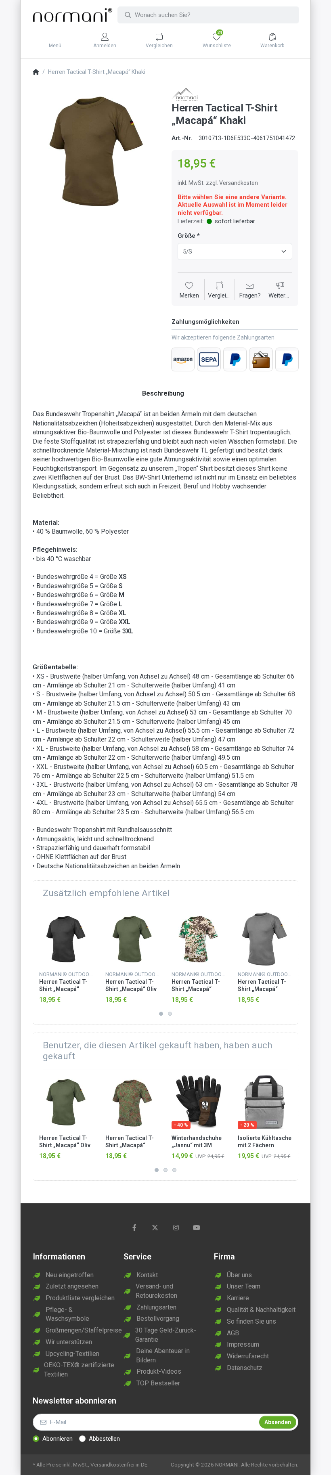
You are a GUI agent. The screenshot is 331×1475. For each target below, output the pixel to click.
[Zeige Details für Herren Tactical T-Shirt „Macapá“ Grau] (264, 939)
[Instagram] (176, 1227)
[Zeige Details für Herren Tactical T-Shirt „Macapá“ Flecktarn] (132, 1102)
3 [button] (174, 1170)
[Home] (36, 72)
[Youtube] (197, 1227)
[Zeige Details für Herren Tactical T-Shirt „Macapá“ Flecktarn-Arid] (198, 939)
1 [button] (161, 1014)
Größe (186, 235)
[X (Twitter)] (155, 1227)
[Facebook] (134, 1227)
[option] (96, 151)
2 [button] (170, 1014)
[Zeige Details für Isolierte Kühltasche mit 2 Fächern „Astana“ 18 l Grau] (264, 1102)
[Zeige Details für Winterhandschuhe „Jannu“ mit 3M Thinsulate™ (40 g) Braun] (198, 1102)
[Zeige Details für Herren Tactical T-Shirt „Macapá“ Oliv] (132, 939)
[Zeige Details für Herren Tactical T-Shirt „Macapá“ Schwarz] (66, 939)
